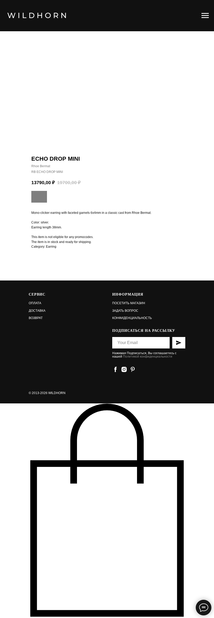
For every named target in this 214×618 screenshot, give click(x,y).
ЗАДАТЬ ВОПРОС (125, 311)
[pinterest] (132, 369)
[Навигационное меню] (205, 15)
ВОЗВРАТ (36, 318)
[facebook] (115, 369)
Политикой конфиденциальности (147, 356)
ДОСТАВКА (37, 311)
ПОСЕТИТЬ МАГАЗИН (128, 303)
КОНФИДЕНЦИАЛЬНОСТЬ (132, 318)
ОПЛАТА (35, 303)
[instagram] (124, 369)
